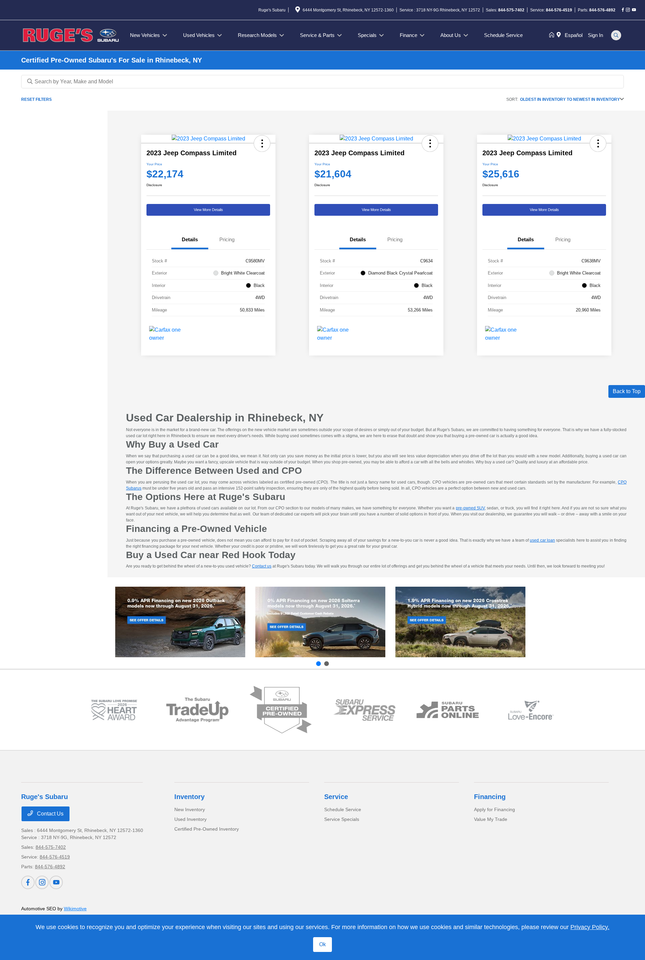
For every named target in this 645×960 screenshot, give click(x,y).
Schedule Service (342, 809)
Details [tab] (190, 239)
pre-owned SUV (470, 508)
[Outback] (180, 622)
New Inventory (189, 809)
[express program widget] (364, 710)
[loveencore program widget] (531, 710)
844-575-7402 (511, 10)
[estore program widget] (448, 710)
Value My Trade (490, 819)
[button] (262, 143)
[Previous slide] (318, 663)
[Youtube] (634, 10)
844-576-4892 (602, 10)
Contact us (261, 566)
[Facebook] (623, 10)
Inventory (189, 796)
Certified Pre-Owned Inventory (206, 829)
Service (336, 796)
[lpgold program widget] (114, 710)
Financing (490, 796)
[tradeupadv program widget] (197, 710)
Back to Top (627, 391)
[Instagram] (628, 10)
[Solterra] (320, 622)
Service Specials (341, 819)
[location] (297, 10)
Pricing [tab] (226, 239)
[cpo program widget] (281, 710)
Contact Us (49, 814)
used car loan (542, 540)
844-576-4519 (559, 10)
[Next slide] (326, 663)
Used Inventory (190, 819)
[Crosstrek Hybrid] (460, 622)
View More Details (208, 210)
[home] (553, 35)
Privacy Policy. (589, 927)
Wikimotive (75, 908)
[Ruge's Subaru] (71, 35)
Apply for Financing (494, 809)
